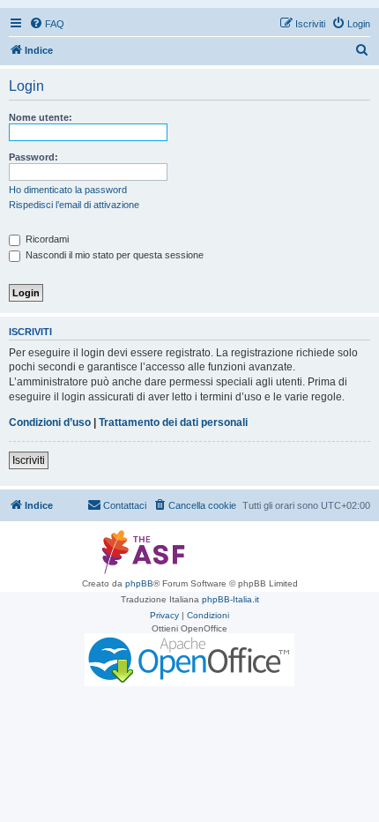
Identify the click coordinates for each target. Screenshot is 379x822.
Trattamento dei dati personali (173, 422)
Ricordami (46, 239)
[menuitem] (46, 23)
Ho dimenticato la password (68, 189)
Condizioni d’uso (50, 422)
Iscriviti (28, 460)
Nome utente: (40, 117)
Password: (33, 157)
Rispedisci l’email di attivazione (74, 204)
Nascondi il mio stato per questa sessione (113, 255)
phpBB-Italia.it (230, 599)
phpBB (139, 583)
